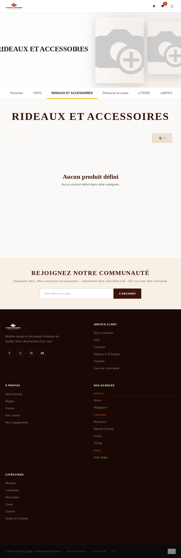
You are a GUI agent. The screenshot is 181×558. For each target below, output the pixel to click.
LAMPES (166, 93)
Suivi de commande (106, 368)
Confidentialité (99, 551)
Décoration (12, 497)
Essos (98, 436)
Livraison (99, 347)
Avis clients (12, 415)
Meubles (10, 483)
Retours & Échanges (107, 354)
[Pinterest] (31, 353)
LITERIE (144, 93)
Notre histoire (13, 394)
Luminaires (12, 490)
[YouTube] (42, 353)
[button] (162, 138)
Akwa (97, 400)
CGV (114, 551)
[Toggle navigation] (172, 6)
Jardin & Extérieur (16, 518)
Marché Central (103, 429)
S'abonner (127, 293)
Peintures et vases (115, 93)
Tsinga (98, 443)
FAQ (97, 340)
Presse (9, 408)
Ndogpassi (100, 407)
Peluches (16, 93)
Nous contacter (103, 333)
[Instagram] (20, 353)
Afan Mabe (101, 457)
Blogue (9, 401)
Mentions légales (76, 551)
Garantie (99, 361)
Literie (9, 504)
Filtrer (22, 138)
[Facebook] (9, 353)
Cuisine (10, 511)
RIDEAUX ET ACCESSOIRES (72, 93)
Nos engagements (16, 422)
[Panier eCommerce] (154, 6)
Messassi (100, 421)
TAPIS (37, 93)
